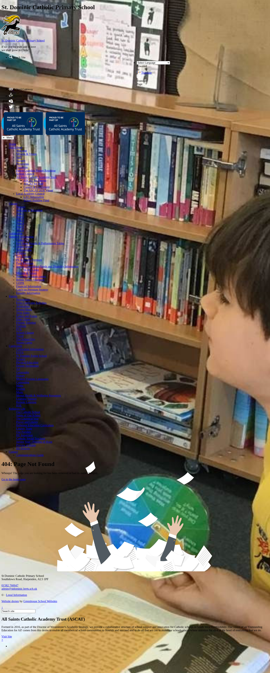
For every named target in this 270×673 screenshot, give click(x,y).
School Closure (25, 332)
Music (19, 392)
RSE (19, 405)
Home (12, 144)
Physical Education (27, 362)
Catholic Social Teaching (30, 438)
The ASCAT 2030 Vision (38, 190)
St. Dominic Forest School (31, 355)
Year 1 (20, 213)
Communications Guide (30, 455)
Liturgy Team (24, 428)
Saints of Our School (28, 415)
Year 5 (20, 226)
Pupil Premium (24, 263)
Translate (146, 72)
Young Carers (24, 342)
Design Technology (27, 365)
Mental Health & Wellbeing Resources (38, 395)
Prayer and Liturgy (27, 422)
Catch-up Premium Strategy (32, 289)
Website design (10, 601)
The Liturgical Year (27, 418)
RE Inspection (24, 435)
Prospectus (22, 163)
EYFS (20, 352)
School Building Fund (36, 200)
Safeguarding (24, 249)
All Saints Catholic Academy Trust (36, 177)
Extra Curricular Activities (31, 302)
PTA (19, 329)
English (20, 388)
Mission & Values (26, 273)
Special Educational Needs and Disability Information (47, 266)
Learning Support (26, 398)
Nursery (21, 160)
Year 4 (20, 223)
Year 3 (20, 220)
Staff (19, 157)
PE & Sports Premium (29, 259)
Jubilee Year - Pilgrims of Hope (34, 441)
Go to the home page (13, 479)
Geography (22, 372)
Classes (13, 203)
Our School (15, 147)
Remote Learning (26, 402)
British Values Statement (30, 279)
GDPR (20, 283)
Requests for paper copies (31, 276)
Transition (22, 167)
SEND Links (31, 269)
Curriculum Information (30, 349)
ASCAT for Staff (33, 183)
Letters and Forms (26, 316)
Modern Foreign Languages (32, 379)
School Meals (24, 309)
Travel (20, 336)
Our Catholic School (28, 412)
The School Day (25, 339)
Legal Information (16, 595)
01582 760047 (9, 585)
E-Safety (21, 253)
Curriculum (15, 345)
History (20, 375)
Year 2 (20, 216)
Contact (13, 451)
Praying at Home (26, 445)
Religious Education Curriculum (35, 425)
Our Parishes (23, 431)
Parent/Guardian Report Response (36, 170)
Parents (13, 296)
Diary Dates (23, 319)
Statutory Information (21, 236)
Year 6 (20, 230)
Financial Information (28, 286)
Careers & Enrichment (36, 187)
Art (18, 369)
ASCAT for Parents (35, 180)
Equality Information (28, 292)
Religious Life (17, 408)
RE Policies (23, 448)
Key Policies (23, 256)
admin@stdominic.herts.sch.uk (19, 588)
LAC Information (34, 197)
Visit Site (6, 636)
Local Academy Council (30, 193)
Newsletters (23, 299)
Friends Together (26, 322)
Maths (19, 385)
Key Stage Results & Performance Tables (40, 243)
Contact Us (22, 240)
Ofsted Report (24, 246)
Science (20, 359)
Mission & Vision (26, 154)
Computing (22, 382)
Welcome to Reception (29, 210)
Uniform (21, 326)
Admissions (15, 233)
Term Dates (23, 312)
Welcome (21, 150)
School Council (25, 173)
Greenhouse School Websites (40, 601)
